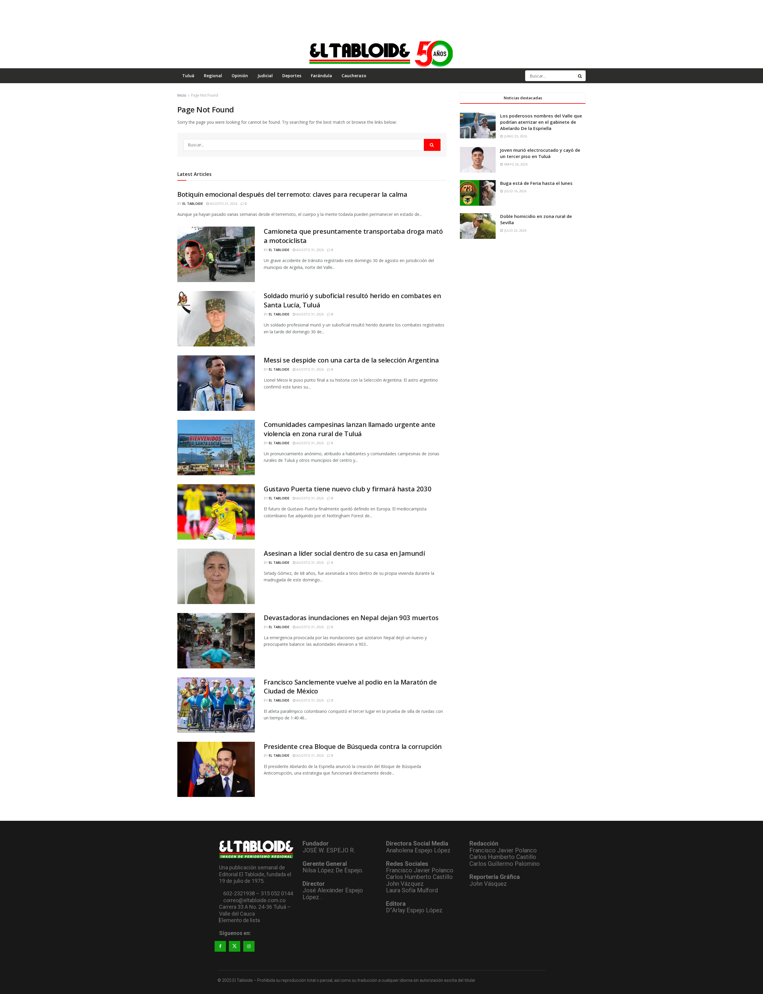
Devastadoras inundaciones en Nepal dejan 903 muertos (351, 617)
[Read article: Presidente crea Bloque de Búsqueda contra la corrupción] (216, 769)
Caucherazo (354, 75)
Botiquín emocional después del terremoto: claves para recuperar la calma (292, 194)
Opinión (240, 75)
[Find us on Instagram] (249, 946)
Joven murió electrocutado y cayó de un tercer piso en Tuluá (540, 153)
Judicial (265, 75)
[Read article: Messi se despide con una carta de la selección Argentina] (216, 383)
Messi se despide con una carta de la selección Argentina (351, 359)
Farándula (321, 75)
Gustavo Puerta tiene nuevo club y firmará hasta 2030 (347, 488)
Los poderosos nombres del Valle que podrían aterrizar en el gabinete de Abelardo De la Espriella (541, 122)
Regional (213, 75)
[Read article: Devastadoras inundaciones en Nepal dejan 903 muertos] (216, 640)
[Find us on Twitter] (234, 946)
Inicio (181, 95)
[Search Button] (580, 75)
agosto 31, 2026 (223, 203)
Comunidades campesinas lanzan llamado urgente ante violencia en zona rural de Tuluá (349, 429)
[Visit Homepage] (381, 53)
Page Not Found (204, 95)
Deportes (291, 75)
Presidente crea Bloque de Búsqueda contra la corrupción (353, 746)
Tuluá (188, 75)
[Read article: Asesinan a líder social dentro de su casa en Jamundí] (216, 576)
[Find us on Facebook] (220, 946)
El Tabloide (192, 203)
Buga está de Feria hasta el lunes (536, 183)
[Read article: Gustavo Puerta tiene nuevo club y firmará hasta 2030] (216, 512)
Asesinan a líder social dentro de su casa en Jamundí (344, 553)
